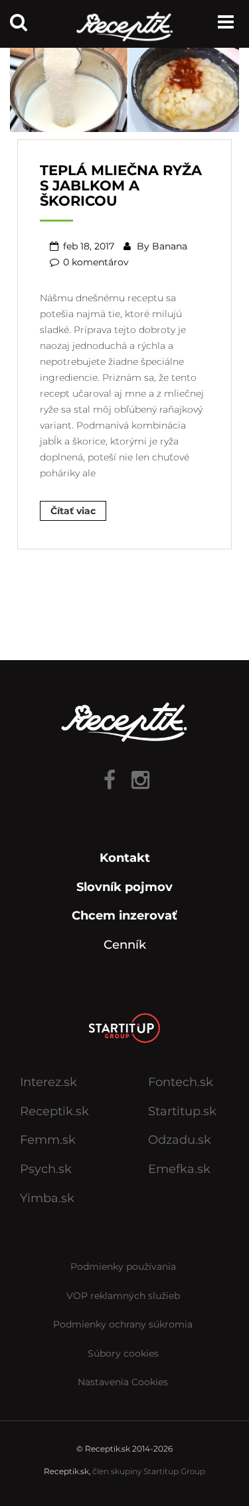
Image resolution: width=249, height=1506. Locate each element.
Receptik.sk (54, 1111)
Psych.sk (46, 1169)
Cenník (125, 944)
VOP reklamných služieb (123, 1296)
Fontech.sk (180, 1082)
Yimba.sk (47, 1198)
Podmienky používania (123, 1266)
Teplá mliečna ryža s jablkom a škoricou (121, 185)
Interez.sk (48, 1082)
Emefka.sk (179, 1169)
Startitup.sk (182, 1111)
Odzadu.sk (179, 1139)
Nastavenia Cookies (123, 1382)
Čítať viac (73, 511)
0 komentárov (96, 262)
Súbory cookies (123, 1353)
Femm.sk (48, 1139)
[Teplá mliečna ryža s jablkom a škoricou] (124, 84)
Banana (169, 246)
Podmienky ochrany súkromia (123, 1324)
